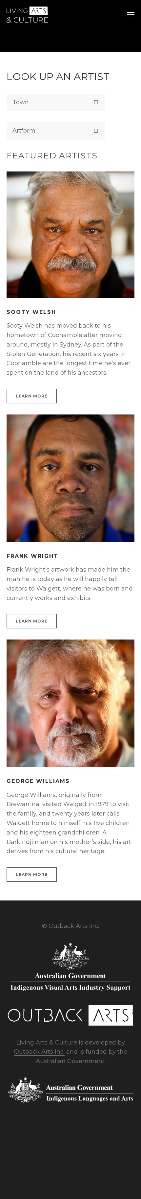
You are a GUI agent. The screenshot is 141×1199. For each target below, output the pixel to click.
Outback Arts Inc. (39, 1051)
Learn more (32, 396)
